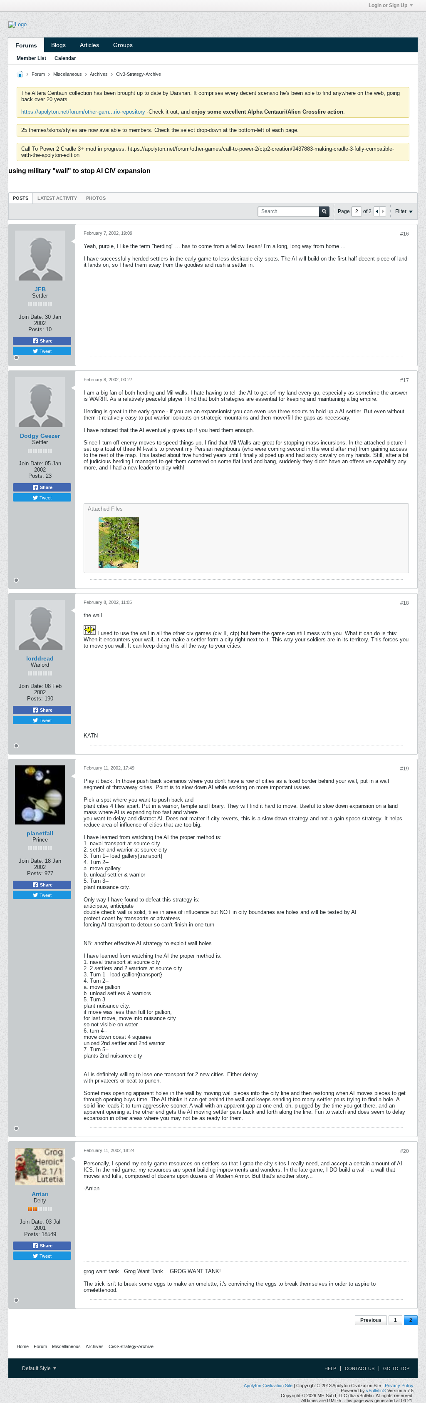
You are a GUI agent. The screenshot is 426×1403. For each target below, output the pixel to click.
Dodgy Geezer (40, 435)
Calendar (65, 58)
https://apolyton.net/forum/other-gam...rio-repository (83, 112)
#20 (404, 1151)
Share (45, 340)
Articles (89, 45)
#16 (404, 234)
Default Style (37, 1368)
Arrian (40, 1194)
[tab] (20, 198)
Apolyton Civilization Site (268, 1385)
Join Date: (31, 317)
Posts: (36, 329)
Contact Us (359, 1368)
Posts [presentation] (20, 198)
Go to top (396, 1368)
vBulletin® (376, 1390)
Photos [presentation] (96, 198)
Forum (38, 74)
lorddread (40, 658)
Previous (370, 1320)
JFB (40, 289)
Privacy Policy (399, 1385)
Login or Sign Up (388, 5)
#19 (404, 769)
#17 (404, 380)
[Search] (324, 211)
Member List (31, 58)
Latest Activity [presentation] (57, 198)
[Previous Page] (377, 211)
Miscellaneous (67, 74)
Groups (123, 45)
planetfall (40, 833)
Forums (26, 45)
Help (330, 1368)
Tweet (45, 351)
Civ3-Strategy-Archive (138, 74)
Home (23, 1346)
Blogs (58, 45)
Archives (99, 74)
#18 (404, 603)
